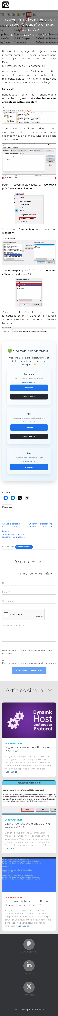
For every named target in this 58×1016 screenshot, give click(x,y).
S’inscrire (29, 388)
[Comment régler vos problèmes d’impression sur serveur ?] (29, 874)
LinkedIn (29, 973)
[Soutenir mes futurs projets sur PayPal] (29, 943)
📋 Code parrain (29, 396)
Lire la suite (11, 771)
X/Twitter (29, 995)
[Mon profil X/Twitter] (29, 986)
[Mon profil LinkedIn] (29, 965)
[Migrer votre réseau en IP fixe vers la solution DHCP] (29, 720)
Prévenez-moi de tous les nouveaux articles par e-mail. (29, 663)
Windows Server (24, 547)
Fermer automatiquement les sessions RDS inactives (13, 534)
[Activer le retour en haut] (52, 1010)
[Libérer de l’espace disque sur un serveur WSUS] (29, 797)
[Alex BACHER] (6, 4)
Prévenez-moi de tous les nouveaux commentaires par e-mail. (27, 652)
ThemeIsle (39, 1009)
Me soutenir (29, 952)
